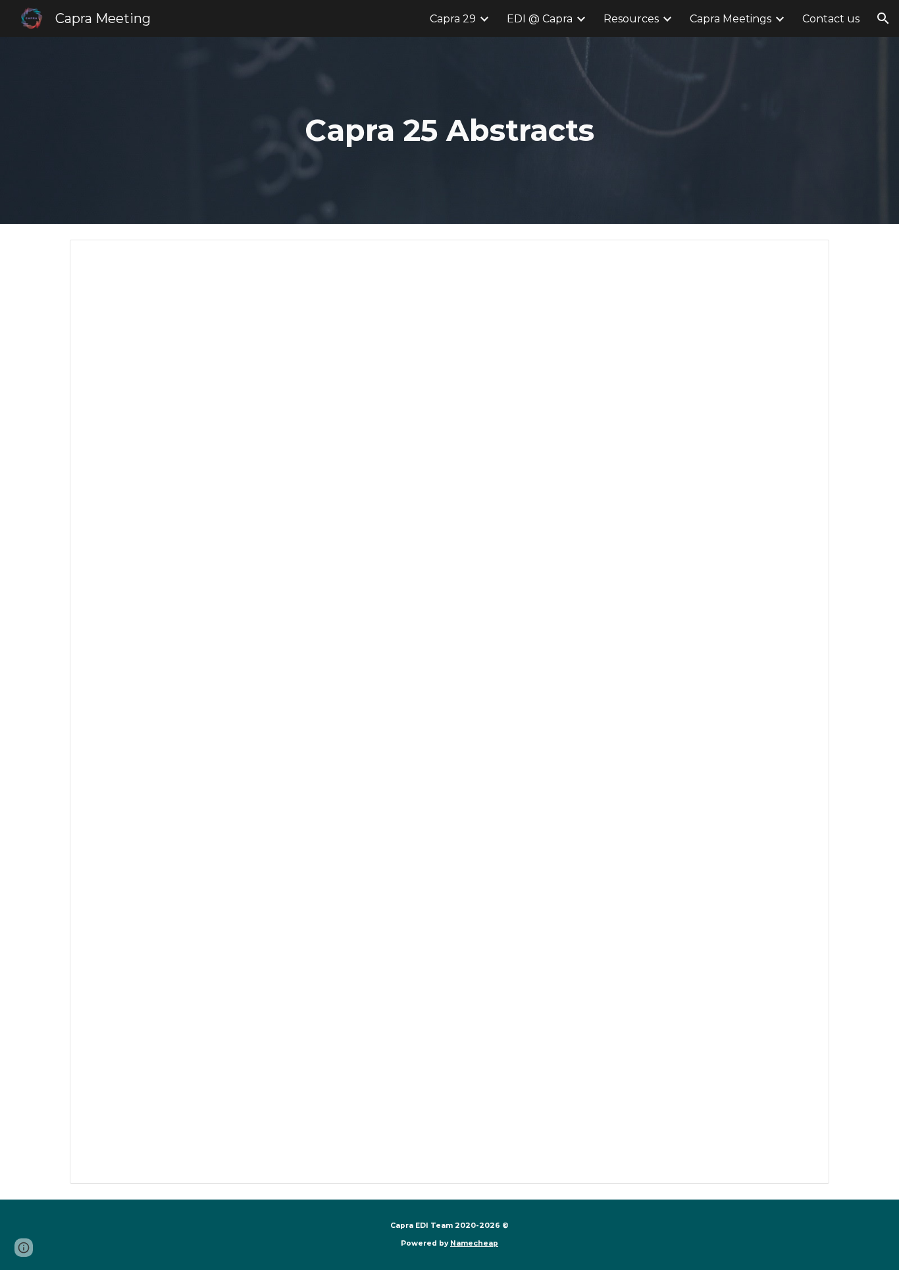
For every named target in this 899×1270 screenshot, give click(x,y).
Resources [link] (631, 19)
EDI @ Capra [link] (540, 19)
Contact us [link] (831, 19)
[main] (449, 131)
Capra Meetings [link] (730, 19)
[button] (883, 18)
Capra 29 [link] (453, 19)
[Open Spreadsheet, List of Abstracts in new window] (804, 257)
